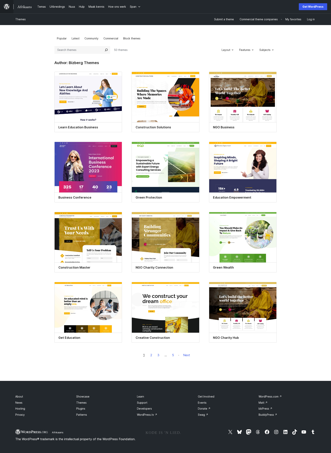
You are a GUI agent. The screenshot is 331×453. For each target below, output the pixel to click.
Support (142, 402)
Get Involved (206, 396)
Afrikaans (57, 432)
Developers (144, 408)
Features (244, 49)
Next (186, 355)
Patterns (81, 414)
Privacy (20, 414)
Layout (226, 49)
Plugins (80, 408)
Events (202, 402)
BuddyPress (268, 414)
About (19, 396)
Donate (204, 408)
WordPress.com (270, 396)
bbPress (265, 408)
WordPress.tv (147, 414)
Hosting (20, 408)
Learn (140, 396)
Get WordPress (313, 6)
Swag (203, 414)
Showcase (82, 396)
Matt (263, 402)
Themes (20, 19)
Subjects (264, 49)
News (18, 402)
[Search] (106, 50)
